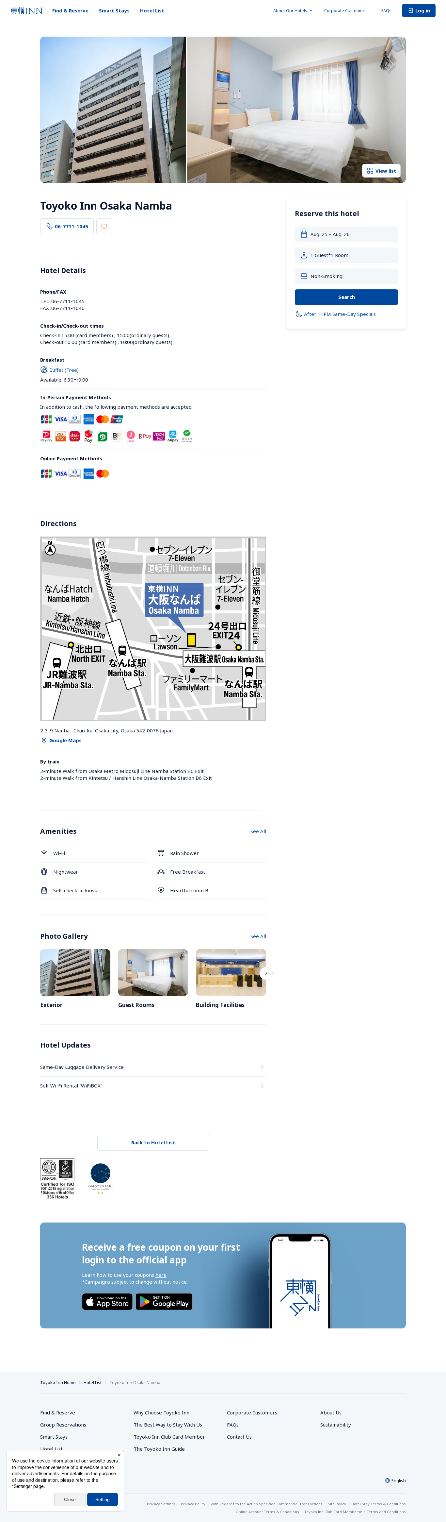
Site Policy (337, 1503)
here (161, 1275)
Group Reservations (63, 1424)
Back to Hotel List (153, 1142)
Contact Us (239, 1436)
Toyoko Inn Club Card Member (169, 1436)
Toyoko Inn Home (58, 1382)
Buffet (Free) (64, 370)
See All (258, 831)
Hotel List (152, 10)
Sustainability (335, 1424)
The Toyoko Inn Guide (159, 1448)
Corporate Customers (347, 10)
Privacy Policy (193, 1503)
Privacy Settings (161, 1503)
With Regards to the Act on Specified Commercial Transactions (267, 1503)
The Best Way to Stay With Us (168, 1424)
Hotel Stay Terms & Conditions (378, 1503)
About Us (331, 1412)
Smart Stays (114, 10)
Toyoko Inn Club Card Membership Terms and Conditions (355, 1511)
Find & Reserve (70, 10)
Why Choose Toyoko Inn (161, 1412)
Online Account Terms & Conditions (267, 1511)
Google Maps (65, 740)
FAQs (386, 10)
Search (346, 297)
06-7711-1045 (71, 226)
